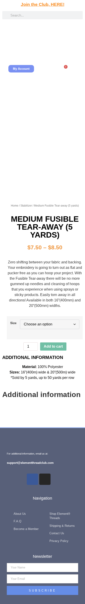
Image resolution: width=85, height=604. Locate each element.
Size (13, 323)
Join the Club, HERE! (42, 4)
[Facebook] (32, 479)
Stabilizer (26, 205)
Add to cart (53, 346)
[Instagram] (45, 479)
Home (14, 205)
